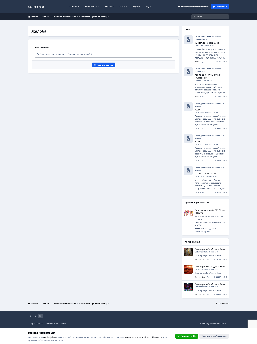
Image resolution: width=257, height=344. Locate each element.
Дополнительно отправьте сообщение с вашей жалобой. (66, 54)
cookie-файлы (49, 337)
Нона (197, 96)
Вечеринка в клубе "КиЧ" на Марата (210, 211)
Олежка (198, 80)
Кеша (197, 45)
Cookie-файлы (52, 323)
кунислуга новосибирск (207, 42)
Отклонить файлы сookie (214, 336)
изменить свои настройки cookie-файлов (143, 337)
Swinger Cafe (202, 252)
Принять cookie (188, 336)
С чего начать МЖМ (205, 173)
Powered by (213, 323)
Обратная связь (36, 323)
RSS (64, 323)
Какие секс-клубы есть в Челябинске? (207, 76)
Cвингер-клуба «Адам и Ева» (210, 249)
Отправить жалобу (103, 65)
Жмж (197, 109)
